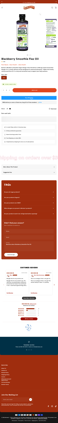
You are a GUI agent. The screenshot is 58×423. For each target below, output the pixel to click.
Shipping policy (35, 420)
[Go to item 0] (27, 55)
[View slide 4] (31, 350)
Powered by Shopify (42, 418)
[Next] (56, 1)
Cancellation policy (42, 420)
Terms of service (27, 420)
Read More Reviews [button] (29, 298)
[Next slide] (54, 284)
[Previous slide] (4, 284)
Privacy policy (21, 420)
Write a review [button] (29, 318)
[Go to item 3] (31, 55)
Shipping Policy (5, 374)
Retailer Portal (5, 384)
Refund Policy (5, 372)
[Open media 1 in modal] (40, 14)
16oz (4, 77)
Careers (3, 376)
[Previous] (2, 1)
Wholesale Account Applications (6, 379)
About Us (3, 368)
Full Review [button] (10, 293)
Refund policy (14, 420)
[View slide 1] (26, 350)
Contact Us (4, 370)
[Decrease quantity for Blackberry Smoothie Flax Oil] (3, 90)
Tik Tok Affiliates (5, 382)
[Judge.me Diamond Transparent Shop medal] (28, 327)
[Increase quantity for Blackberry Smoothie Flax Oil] (9, 90)
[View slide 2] (28, 350)
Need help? (54, 108)
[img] (10, 273)
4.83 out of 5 (32, 304)
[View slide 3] (30, 350)
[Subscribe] (30, 399)
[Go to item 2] (29, 55)
